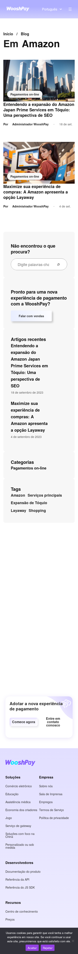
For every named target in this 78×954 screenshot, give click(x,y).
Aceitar (32, 948)
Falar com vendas (31, 316)
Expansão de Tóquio (29, 502)
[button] (24, 722)
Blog (25, 34)
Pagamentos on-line (24, 94)
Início (8, 34)
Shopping (37, 510)
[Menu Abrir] (70, 9)
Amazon (18, 495)
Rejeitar (47, 948)
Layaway (18, 510)
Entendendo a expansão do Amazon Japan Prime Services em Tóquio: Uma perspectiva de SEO (38, 110)
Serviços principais (45, 495)
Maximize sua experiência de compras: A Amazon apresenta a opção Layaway (35, 192)
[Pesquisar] (60, 264)
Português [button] (49, 9)
